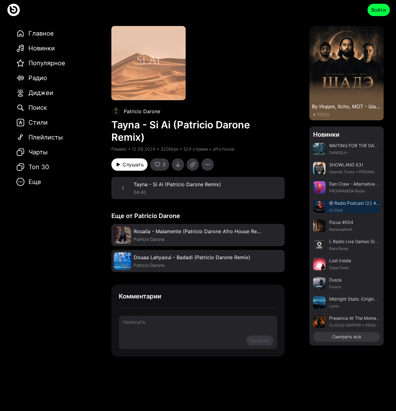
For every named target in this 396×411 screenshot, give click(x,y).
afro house (223, 149)
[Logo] (13, 9)
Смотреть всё (346, 336)
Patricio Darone (142, 111)
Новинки (326, 134)
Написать (260, 340)
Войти (378, 10)
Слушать (133, 164)
